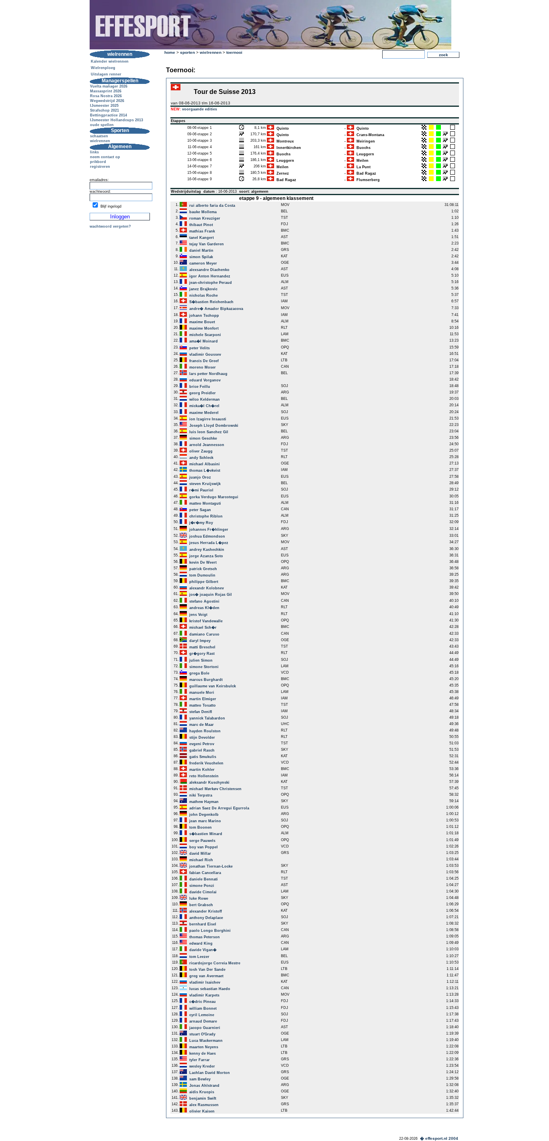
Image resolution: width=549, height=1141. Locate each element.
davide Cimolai (203, 892)
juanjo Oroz (200, 477)
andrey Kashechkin (206, 550)
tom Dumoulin (202, 575)
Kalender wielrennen (110, 61)
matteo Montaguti (205, 503)
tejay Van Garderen (206, 244)
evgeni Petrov (201, 744)
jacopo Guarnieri (204, 1028)
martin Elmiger (202, 699)
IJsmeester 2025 (104, 106)
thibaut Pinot (201, 225)
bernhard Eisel (202, 924)
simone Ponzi (201, 886)
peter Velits (199, 348)
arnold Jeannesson (206, 445)
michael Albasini (204, 464)
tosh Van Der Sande (207, 970)
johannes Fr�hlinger (208, 530)
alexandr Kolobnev (206, 588)
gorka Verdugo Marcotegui (213, 497)
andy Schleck (201, 458)
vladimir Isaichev (204, 982)
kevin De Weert (203, 562)
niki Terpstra (200, 795)
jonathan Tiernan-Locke (211, 866)
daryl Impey (200, 641)
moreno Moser (202, 367)
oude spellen (102, 125)
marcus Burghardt (206, 680)
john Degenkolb (204, 815)
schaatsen (99, 136)
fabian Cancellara (205, 873)
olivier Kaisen (202, 1111)
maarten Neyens (203, 1047)
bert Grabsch (201, 905)
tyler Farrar (199, 1060)
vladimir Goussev (205, 354)
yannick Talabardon (207, 718)
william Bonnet (203, 1009)
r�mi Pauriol (201, 490)
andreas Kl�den (204, 608)
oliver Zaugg (201, 451)
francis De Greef (204, 361)
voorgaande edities (199, 109)
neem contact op (105, 157)
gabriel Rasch (202, 750)
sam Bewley (200, 1079)
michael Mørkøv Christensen (215, 789)
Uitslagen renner (106, 74)
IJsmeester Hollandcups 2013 (116, 120)
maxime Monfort (204, 328)
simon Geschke (203, 438)
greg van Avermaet (206, 976)
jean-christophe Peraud (210, 283)
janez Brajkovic (203, 289)
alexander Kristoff (205, 911)
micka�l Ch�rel (204, 406)
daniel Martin (201, 251)
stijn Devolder (202, 738)
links (94, 152)
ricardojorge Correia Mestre (214, 963)
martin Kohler (202, 770)
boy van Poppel (203, 847)
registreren (100, 167)
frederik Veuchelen (206, 763)
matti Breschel (202, 647)
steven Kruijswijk (205, 484)
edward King (201, 943)
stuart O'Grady (202, 1034)
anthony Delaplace (206, 918)
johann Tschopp (204, 316)
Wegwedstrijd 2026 (107, 101)
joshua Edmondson (207, 536)
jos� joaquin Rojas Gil (210, 595)
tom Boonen (200, 827)
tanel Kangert (201, 238)
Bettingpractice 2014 (108, 115)
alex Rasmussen (204, 1105)
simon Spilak (201, 257)
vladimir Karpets (204, 995)
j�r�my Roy (201, 523)
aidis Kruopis (201, 1092)
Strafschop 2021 (104, 110)
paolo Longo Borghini (210, 931)
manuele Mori (201, 693)
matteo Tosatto (202, 705)
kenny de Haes (202, 1053)
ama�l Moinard (203, 341)
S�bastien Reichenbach (211, 302)
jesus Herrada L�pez (208, 543)
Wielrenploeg (103, 68)
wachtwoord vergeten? (110, 226)
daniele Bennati (203, 879)
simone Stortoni (204, 667)
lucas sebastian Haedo (209, 989)
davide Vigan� (203, 950)
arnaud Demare (203, 1021)
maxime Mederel (204, 413)
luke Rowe (198, 898)
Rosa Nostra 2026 (106, 96)
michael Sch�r (203, 628)
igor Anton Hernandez (209, 276)
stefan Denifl (200, 712)
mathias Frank (202, 231)
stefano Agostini (204, 601)
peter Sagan (200, 510)
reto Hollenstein (204, 776)
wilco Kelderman (204, 399)
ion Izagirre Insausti (207, 419)
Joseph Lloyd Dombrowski (213, 426)
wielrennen (100, 141)
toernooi (234, 52)
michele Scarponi (205, 335)
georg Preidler (202, 393)
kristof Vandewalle (206, 621)
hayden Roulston (205, 731)
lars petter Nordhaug (208, 374)
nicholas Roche (203, 295)
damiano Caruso (204, 634)
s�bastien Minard (205, 834)
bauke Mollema (203, 212)
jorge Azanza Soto (206, 556)
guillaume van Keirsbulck (212, 686)
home (169, 52)
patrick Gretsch (203, 569)
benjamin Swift (202, 1098)
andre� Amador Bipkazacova (216, 309)
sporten (187, 52)
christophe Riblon (206, 516)
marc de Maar (201, 725)
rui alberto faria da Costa (212, 206)
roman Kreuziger (204, 218)
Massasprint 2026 (105, 91)
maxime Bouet (202, 322)
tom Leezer (199, 957)
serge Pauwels (202, 841)
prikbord (98, 162)
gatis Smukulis (202, 757)
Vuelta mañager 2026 (108, 86)
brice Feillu (199, 387)
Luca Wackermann (206, 1041)
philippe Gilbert (203, 582)
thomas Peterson (204, 937)
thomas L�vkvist (204, 471)
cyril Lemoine (201, 1015)
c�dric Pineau (202, 1002)
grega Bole (199, 673)
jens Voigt (198, 615)
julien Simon (201, 660)
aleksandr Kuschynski (209, 782)
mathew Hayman (204, 802)
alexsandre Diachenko (209, 270)
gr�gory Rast (202, 654)
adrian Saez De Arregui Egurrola (219, 808)
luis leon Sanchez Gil (208, 432)
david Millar (200, 854)
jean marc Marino (205, 821)
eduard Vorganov (205, 380)
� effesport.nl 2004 (439, 1138)
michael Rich (201, 860)
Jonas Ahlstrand (204, 1086)
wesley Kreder (202, 1066)
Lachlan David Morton (209, 1073)
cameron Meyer (203, 263)
